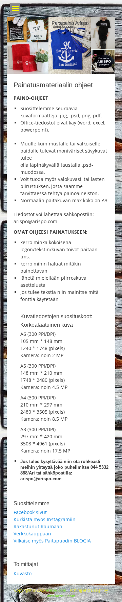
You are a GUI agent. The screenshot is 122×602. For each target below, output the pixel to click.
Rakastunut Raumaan (38, 526)
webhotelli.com (61, 595)
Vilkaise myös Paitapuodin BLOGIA (52, 540)
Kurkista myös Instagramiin (45, 519)
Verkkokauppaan (32, 533)
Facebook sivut (30, 512)
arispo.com (56, 590)
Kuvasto (23, 573)
